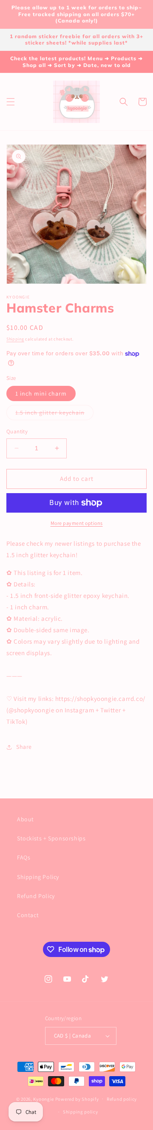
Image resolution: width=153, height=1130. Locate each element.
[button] (10, 101)
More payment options (77, 523)
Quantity (17, 431)
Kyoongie (43, 1099)
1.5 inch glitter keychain (54, 414)
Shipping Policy (38, 877)
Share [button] (24, 747)
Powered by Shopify (77, 1099)
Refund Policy (36, 896)
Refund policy (122, 1099)
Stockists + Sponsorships (51, 838)
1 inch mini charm (41, 393)
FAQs (23, 857)
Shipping (15, 339)
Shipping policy (80, 1112)
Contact (28, 915)
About (25, 819)
